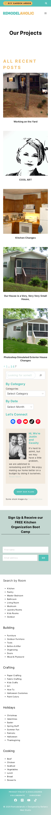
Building (8, 627)
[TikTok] (35, 800)
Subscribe (35, 795)
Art (8, 686)
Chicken (11, 762)
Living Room (13, 602)
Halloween (12, 736)
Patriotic (11, 733)
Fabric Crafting (14, 679)
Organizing (12, 649)
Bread (10, 776)
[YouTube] (29, 800)
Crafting (8, 667)
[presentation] (25, 95)
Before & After (14, 646)
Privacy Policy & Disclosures (25, 792)
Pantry (10, 592)
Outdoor (11, 617)
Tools (9, 642)
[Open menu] (45, 13)
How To (10, 689)
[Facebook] (15, 800)
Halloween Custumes (17, 693)
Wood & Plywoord (15, 657)
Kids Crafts (12, 682)
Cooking (9, 751)
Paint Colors (13, 696)
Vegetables (12, 769)
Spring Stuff (13, 726)
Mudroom (11, 606)
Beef (9, 759)
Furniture (11, 635)
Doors (10, 653)
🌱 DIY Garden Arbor (17, 3)
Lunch (10, 773)
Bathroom (11, 599)
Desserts (11, 780)
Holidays (9, 707)
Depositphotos (35, 499)
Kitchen (11, 588)
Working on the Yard (25, 121)
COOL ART (25, 179)
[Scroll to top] (7, 791)
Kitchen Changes (25, 237)
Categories (12, 388)
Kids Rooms (13, 613)
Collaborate (17, 795)
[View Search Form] (46, 3)
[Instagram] (22, 800)
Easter (10, 722)
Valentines (12, 719)
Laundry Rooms (14, 609)
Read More (15, 476)
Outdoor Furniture (15, 639)
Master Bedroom (15, 595)
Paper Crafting (14, 675)
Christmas (12, 715)
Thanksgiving (13, 740)
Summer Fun (13, 729)
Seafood (11, 766)
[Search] (41, 375)
